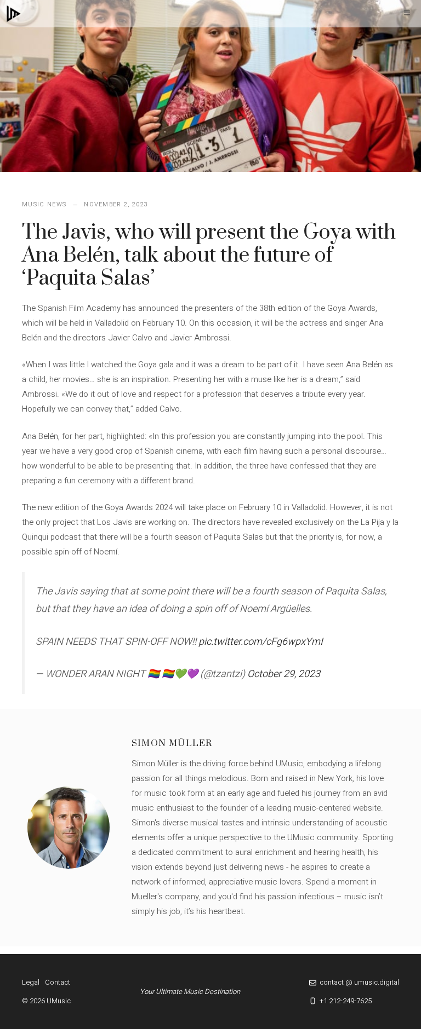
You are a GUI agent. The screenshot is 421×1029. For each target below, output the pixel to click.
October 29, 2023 (283, 674)
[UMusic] (13, 13)
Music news (44, 204)
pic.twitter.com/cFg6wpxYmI (260, 641)
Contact (57, 982)
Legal (30, 982)
